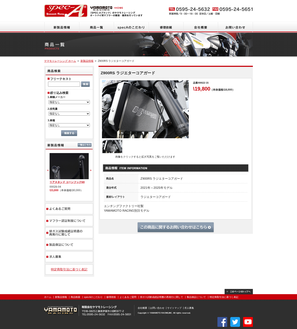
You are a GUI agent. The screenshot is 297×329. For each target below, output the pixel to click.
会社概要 (200, 27)
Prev (47, 170)
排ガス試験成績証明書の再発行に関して (69, 232)
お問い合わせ (235, 27)
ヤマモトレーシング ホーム (60, 60)
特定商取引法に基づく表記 (69, 269)
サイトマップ (174, 308)
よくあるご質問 (69, 208)
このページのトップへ (239, 291)
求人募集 (69, 256)
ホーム (47, 297)
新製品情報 (61, 27)
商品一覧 (96, 27)
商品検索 (75, 297)
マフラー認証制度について (69, 220)
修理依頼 (165, 27)
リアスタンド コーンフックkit (67, 182)
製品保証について (69, 244)
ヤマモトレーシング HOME (107, 7)
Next (91, 170)
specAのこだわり (131, 27)
